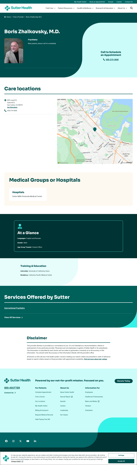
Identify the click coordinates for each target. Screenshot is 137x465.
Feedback (130, 162)
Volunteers (89, 410)
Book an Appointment (97, 2)
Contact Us (129, 2)
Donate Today (123, 381)
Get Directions (12, 107)
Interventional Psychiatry (14, 308)
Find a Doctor (40, 397)
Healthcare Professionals (94, 397)
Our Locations (40, 401)
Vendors (88, 406)
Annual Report (66, 397)
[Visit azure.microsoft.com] (63, 163)
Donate (110, 2)
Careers (119, 2)
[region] (95, 131)
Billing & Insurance (41, 410)
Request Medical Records (44, 415)
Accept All (121, 461)
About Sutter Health (67, 392)
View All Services (12, 317)
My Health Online (80, 2)
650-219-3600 (112, 59)
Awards (62, 401)
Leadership (64, 410)
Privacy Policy (17, 461)
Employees (89, 392)
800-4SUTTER (12, 387)
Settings (121, 455)
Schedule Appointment (43, 392)
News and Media (92, 401)
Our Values (64, 415)
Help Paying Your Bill (42, 419)
